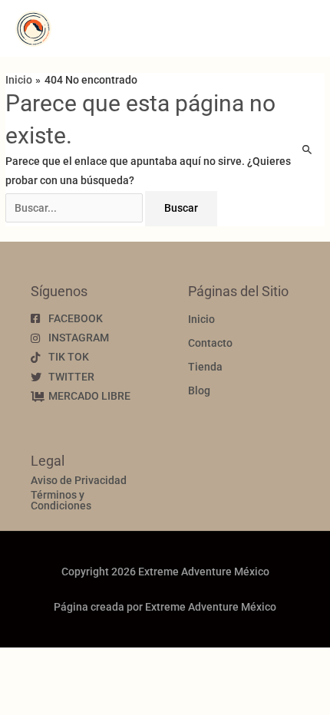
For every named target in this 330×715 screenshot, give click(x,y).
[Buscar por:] (75, 208)
